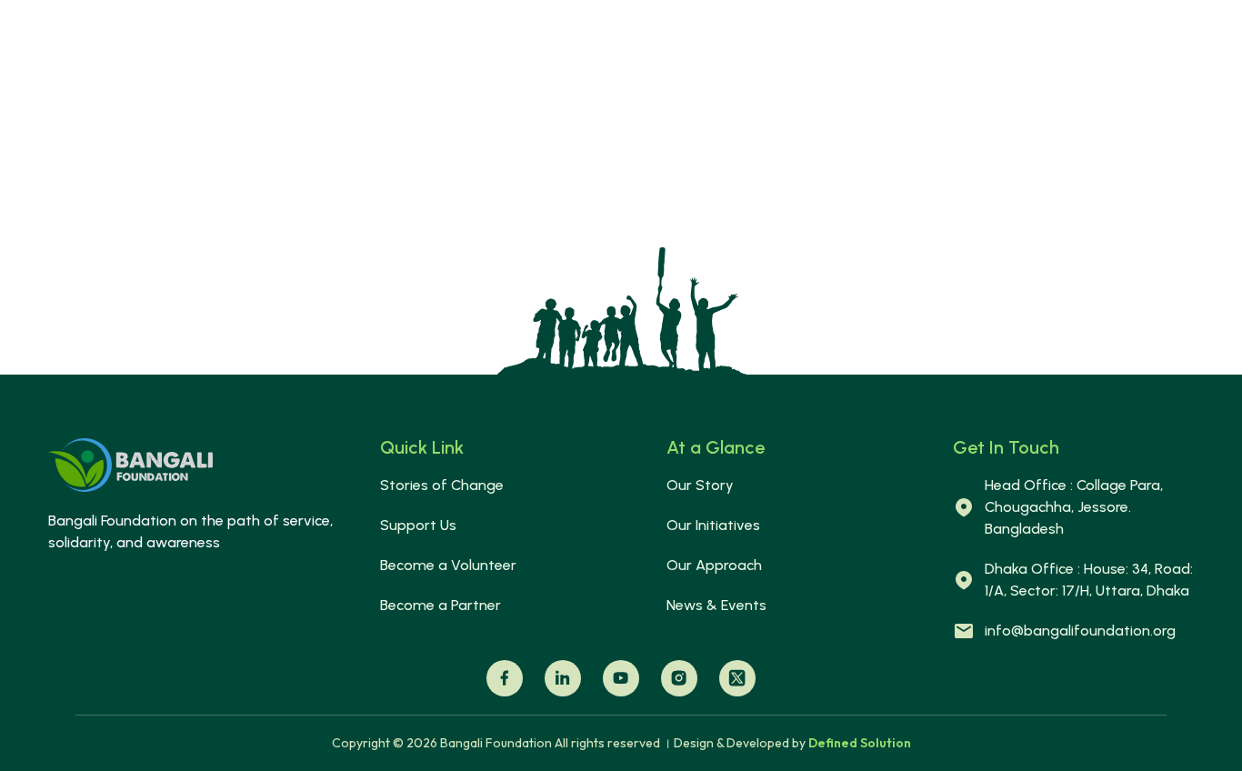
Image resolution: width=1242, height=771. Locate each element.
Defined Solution (859, 743)
